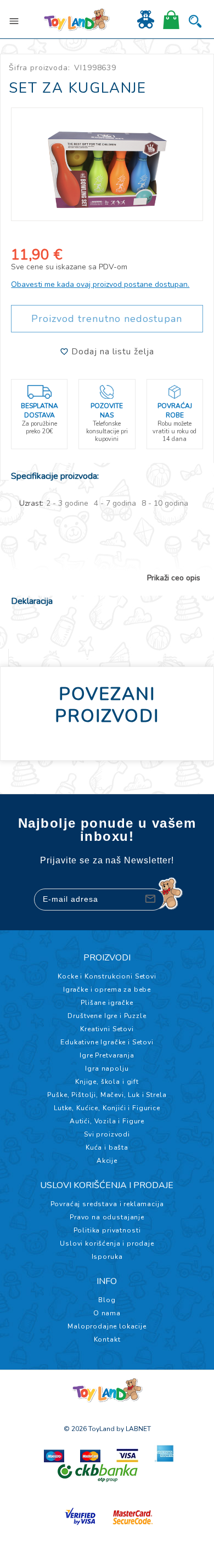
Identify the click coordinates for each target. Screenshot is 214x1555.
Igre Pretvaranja (107, 1055)
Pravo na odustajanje (107, 1217)
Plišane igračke (107, 1002)
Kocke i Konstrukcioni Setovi (107, 976)
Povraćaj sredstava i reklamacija (107, 1204)
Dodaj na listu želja (111, 352)
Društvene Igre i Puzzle (106, 1015)
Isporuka (107, 1256)
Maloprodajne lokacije (107, 1326)
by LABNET (133, 1428)
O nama (107, 1313)
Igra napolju (106, 1068)
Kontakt (107, 1339)
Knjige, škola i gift (107, 1081)
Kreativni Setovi (106, 1029)
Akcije (107, 1160)
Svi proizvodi (107, 1134)
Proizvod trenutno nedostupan (106, 318)
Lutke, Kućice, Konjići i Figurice (107, 1108)
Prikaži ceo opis (173, 578)
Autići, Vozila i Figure (107, 1121)
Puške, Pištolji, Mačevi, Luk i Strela (106, 1094)
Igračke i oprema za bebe (107, 989)
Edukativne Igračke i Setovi (107, 1042)
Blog (106, 1300)
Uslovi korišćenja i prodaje (107, 1243)
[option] (107, 164)
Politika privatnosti (107, 1230)
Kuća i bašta (107, 1147)
